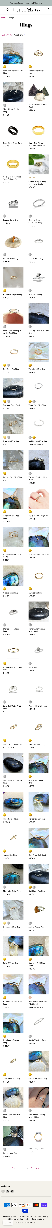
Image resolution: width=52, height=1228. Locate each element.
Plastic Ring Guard (36, 1148)
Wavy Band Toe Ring (37, 405)
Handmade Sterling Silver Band (37, 630)
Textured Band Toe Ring (13, 405)
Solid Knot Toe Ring (37, 891)
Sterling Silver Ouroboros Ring (35, 221)
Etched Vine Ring (10, 1153)
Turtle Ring (33, 667)
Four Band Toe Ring (11, 441)
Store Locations (38, 1219)
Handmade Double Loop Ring (36, 72)
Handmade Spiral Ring (12, 294)
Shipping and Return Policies (18, 1219)
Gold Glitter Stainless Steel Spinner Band (12, 178)
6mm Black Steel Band (12, 143)
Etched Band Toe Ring (12, 477)
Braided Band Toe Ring (38, 441)
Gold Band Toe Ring (11, 1079)
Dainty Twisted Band (37, 1040)
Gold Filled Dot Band (37, 855)
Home (3, 18)
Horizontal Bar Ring (37, 819)
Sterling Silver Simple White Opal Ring (12, 332)
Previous (15, 1168)
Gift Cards (42, 1216)
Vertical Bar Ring (10, 855)
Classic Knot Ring (10, 593)
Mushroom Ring (35, 294)
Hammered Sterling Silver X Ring (37, 1116)
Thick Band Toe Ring (37, 369)
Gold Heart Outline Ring (39, 554)
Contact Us (31, 1216)
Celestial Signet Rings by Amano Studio (38, 182)
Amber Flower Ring (37, 927)
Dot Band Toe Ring (11, 369)
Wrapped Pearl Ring (37, 744)
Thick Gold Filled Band (12, 744)
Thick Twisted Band (11, 819)
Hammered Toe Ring (11, 927)
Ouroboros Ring (35, 593)
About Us (6, 1216)
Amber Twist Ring (10, 258)
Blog (14, 1216)
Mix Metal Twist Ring (12, 891)
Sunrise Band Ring (10, 220)
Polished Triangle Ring (38, 706)
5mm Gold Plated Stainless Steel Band (37, 144)
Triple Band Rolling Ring (38, 516)
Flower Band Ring (36, 258)
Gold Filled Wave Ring (38, 1079)
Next (37, 1168)
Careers (22, 1216)
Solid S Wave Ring (10, 963)
